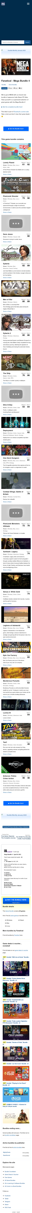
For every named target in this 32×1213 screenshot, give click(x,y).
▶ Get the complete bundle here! (11, 107)
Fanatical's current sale (21, 111)
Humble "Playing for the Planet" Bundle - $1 (14, 1084)
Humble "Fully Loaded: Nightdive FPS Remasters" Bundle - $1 (15, 1022)
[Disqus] (16, 869)
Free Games (8, 1177)
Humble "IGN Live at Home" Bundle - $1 (16, 958)
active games (14, 915)
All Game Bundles (10, 1180)
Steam (6, 1204)
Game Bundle (10, 911)
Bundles (4, 84)
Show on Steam (7, 174)
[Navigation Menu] (28, 3)
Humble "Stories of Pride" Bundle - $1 (15, 1043)
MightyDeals (16, 1152)
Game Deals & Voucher (11, 1174)
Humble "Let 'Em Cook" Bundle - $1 (17, 1064)
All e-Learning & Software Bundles (15, 1183)
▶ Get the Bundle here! (16, 129)
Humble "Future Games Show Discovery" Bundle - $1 (14, 979)
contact (14, 1212)
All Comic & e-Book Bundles (13, 1186)
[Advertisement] (16, 23)
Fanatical (17, 935)
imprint (18, 1212)
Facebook (7, 1196)
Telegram (7, 1201)
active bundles (17, 1147)
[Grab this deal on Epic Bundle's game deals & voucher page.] (16, 968)
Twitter (6, 1199)
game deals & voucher (21, 950)
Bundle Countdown (10, 1171)
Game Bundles (13, 84)
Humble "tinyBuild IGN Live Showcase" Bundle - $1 (13, 1000)
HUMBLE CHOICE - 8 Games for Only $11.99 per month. (14, 1105)
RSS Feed (8, 1207)
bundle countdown (10, 1135)
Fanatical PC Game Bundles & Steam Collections (16, 827)
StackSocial (16, 1155)
